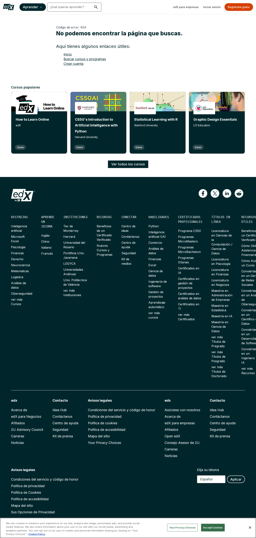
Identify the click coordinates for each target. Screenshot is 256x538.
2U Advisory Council (27, 430)
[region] (128, 528)
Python (153, 226)
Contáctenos (130, 237)
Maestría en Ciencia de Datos (219, 326)
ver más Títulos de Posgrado (218, 356)
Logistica (17, 277)
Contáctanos (62, 416)
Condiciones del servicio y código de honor (121, 410)
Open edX (172, 436)
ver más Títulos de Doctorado (219, 371)
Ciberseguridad (21, 293)
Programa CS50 (189, 231)
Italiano (46, 247)
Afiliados (18, 423)
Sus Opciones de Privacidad (33, 512)
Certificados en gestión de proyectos (188, 283)
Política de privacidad (104, 416)
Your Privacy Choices (104, 443)
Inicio (68, 54)
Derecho (17, 259)
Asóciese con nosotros (182, 410)
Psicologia (18, 247)
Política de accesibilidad (106, 430)
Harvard (69, 237)
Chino (45, 241)
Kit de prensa (62, 436)
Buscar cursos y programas (85, 59)
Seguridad (128, 253)
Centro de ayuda (65, 423)
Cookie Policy (36, 534)
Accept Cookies (213, 527)
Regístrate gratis (239, 7)
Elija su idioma (208, 470)
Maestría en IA (221, 316)
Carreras (17, 436)
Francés (47, 253)
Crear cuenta (73, 64)
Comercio (155, 242)
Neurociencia (20, 265)
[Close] (250, 527)
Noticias (17, 443)
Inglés (45, 235)
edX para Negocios (26, 416)
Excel (152, 265)
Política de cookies (102, 423)
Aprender (30, 7)
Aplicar (236, 479)
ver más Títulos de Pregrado (218, 341)
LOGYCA (69, 263)
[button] (96, 7)
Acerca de (19, 410)
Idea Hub (59, 410)
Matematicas (20, 271)
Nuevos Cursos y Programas (104, 250)
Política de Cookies (26, 492)
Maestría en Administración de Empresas (221, 295)
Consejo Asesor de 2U (182, 443)
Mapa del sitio (99, 436)
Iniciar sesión (212, 7)
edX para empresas (186, 7)
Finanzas (17, 253)
